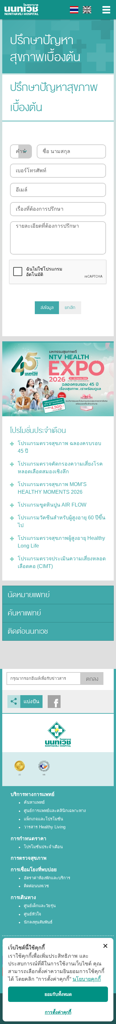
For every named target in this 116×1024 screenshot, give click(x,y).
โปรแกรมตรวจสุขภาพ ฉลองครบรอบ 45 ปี (59, 447)
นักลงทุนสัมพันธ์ (38, 922)
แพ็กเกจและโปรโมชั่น (43, 819)
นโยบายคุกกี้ (86, 979)
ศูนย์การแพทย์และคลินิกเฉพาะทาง (55, 810)
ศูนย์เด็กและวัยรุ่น (40, 905)
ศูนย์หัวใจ (32, 914)
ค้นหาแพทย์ (24, 613)
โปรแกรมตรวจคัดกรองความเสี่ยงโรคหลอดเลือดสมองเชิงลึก (60, 467)
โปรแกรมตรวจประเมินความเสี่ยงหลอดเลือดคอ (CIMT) (62, 562)
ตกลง (92, 679)
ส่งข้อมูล (47, 308)
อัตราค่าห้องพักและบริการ (47, 877)
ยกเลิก (70, 308)
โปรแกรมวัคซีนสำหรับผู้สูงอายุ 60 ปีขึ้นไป (61, 521)
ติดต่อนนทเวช (28, 631)
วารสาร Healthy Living (44, 827)
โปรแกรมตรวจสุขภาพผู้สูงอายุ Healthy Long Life (61, 542)
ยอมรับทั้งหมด (58, 994)
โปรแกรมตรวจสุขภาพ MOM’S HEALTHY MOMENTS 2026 (52, 488)
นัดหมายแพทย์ (29, 594)
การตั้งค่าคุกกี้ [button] (58, 1012)
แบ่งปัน (31, 701)
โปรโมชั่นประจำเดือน (43, 846)
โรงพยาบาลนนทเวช (22, 9)
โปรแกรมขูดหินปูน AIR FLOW (52, 505)
